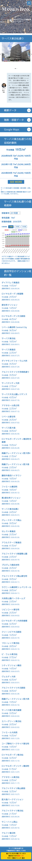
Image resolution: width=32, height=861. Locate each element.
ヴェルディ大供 (8, 676)
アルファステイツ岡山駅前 (13, 788)
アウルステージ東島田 (11, 542)
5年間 (17, 227)
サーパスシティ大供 (10, 383)
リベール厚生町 (8, 416)
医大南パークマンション (12, 799)
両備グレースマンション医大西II (16, 453)
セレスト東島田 (8, 531)
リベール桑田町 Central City (14, 327)
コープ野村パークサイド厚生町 (15, 743)
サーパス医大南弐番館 (11, 710)
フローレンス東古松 (10, 643)
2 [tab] (16, 68)
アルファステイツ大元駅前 (13, 687)
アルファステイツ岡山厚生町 (14, 576)
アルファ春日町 (8, 833)
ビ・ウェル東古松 (9, 654)
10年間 (24, 227)
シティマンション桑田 (11, 665)
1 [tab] (15, 68)
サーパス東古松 (8, 338)
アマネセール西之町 (10, 405)
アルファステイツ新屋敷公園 (14, 553)
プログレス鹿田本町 (10, 564)
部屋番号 (6, 213)
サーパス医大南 (8, 427)
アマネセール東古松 (10, 777)
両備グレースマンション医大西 (15, 699)
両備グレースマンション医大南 (15, 464)
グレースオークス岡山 (11, 520)
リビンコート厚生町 (10, 609)
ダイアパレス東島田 (10, 282)
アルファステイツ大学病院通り (15, 372)
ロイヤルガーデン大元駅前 (13, 316)
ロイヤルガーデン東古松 (12, 754)
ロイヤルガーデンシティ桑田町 (15, 766)
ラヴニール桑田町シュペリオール (16, 587)
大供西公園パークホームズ (13, 598)
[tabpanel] (16, 51)
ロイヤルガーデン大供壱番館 (14, 620)
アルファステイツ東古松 (12, 810)
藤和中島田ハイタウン (11, 475)
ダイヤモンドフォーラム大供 (14, 360)
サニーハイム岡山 (9, 821)
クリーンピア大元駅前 (11, 631)
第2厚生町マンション (11, 497)
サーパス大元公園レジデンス (14, 394)
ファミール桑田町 (9, 486)
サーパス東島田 (8, 349)
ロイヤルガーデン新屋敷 (12, 293)
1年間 (11, 227)
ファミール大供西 (9, 732)
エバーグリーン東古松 (11, 721)
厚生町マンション (9, 304)
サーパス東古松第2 (10, 509)
